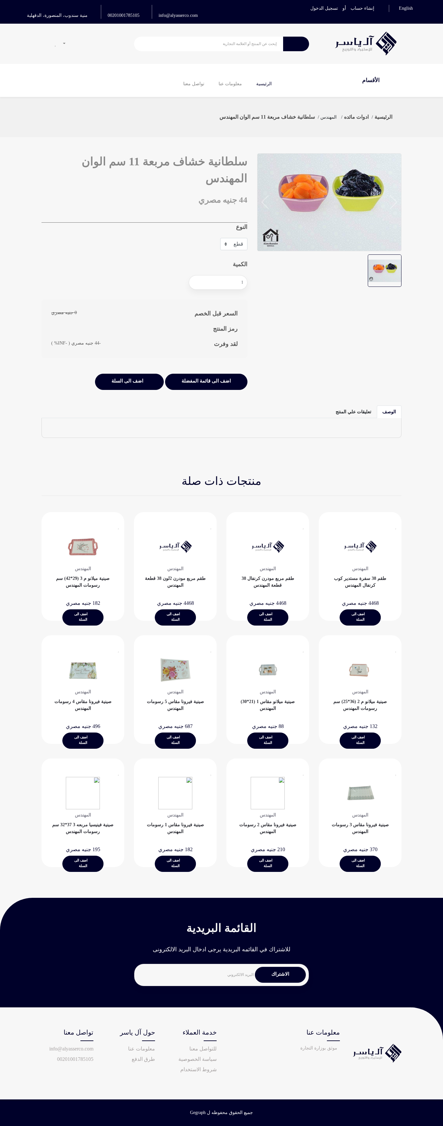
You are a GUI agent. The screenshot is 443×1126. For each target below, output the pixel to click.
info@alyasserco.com (178, 15)
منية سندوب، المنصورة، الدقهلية (57, 15)
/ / (356, 117)
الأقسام (371, 80)
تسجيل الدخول (324, 8)
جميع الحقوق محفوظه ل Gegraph (221, 1112)
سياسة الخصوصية (197, 1059)
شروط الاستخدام (198, 1069)
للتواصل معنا (203, 1048)
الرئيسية (264, 83)
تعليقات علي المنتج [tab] (353, 411)
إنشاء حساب (362, 8)
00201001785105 (123, 15)
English (406, 8)
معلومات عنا (230, 83)
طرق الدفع (143, 1059)
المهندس (328, 117)
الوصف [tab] (389, 411)
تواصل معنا (193, 83)
